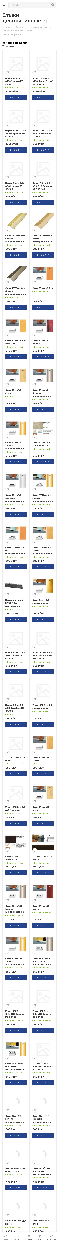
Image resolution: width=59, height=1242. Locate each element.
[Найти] (52, 5)
